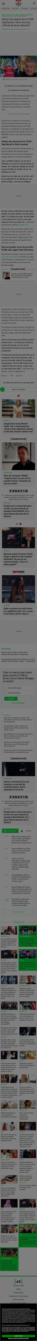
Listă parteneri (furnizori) (6, 1332)
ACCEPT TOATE (18, 1336)
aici (8, 1319)
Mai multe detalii (27, 1313)
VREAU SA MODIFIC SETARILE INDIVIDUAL (18, 1338)
